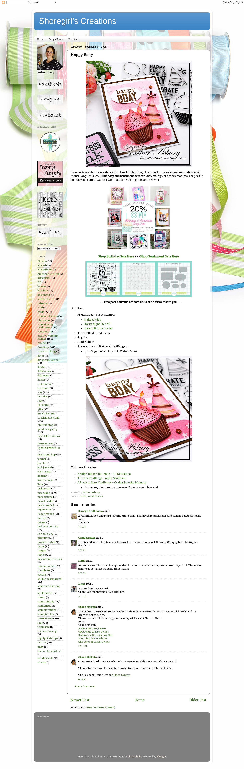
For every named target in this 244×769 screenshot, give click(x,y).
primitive (43, 537)
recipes (41, 550)
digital (41, 367)
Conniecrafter (86, 537)
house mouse (45, 443)
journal (41, 458)
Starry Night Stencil (97, 324)
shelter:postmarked (49, 578)
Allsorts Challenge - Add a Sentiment (102, 478)
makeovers (44, 488)
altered (41, 265)
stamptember (45, 614)
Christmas (43, 320)
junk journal (44, 467)
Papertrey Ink (45, 513)
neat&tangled (45, 505)
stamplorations (46, 609)
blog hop (42, 290)
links (40, 484)
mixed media (45, 501)
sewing (41, 574)
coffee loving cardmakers (45, 326)
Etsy (39, 392)
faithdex (42, 396)
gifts (40, 409)
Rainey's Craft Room (90, 511)
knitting (42, 475)
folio (40, 400)
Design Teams (56, 39)
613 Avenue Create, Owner (93, 631)
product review (46, 542)
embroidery (44, 384)
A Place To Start (120, 674)
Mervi (81, 583)
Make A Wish (93, 319)
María (81, 560)
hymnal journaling (48, 447)
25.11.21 (82, 646)
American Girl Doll (48, 273)
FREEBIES (43, 405)
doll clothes (44, 371)
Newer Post (80, 700)
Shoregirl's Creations (77, 21)
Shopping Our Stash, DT (92, 638)
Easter (41, 379)
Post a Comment (85, 686)
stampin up (44, 605)
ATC (39, 282)
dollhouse (43, 375)
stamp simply (45, 601)
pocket (41, 522)
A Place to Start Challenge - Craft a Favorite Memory (112, 482)
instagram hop (46, 454)
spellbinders (44, 593)
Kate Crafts (44, 471)
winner (41, 662)
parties (41, 518)
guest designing (47, 429)
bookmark (43, 294)
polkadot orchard (47, 526)
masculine (43, 492)
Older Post (198, 700)
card (40, 307)
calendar (42, 303)
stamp (41, 597)
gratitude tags (46, 424)
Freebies (72, 39)
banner (41, 286)
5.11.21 (82, 596)
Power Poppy (45, 533)
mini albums (45, 496)
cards (83, 496)
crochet (42, 342)
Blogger (161, 756)
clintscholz (134, 756)
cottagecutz (44, 331)
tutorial (41, 642)
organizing (44, 509)
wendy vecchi (45, 658)
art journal (43, 277)
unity (40, 646)
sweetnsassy (95, 496)
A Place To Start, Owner (92, 628)
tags (40, 622)
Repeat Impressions (49, 559)
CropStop (43, 347)
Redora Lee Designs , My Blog (95, 635)
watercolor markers (49, 651)
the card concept (47, 631)
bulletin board (45, 299)
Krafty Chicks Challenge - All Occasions (104, 473)
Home (40, 39)
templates (43, 626)
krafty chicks (45, 480)
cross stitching (46, 351)
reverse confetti (46, 566)
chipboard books (47, 316)
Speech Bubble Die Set (98, 328)
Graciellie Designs (48, 417)
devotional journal (48, 359)
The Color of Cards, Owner (94, 641)
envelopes (43, 388)
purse (40, 546)
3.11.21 (82, 526)
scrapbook (43, 570)
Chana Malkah (87, 606)
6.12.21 (82, 679)
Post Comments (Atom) (101, 707)
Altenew (42, 261)
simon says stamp (48, 586)
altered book (44, 269)
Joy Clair (42, 463)
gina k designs (46, 413)
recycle (41, 554)
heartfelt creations (48, 436)
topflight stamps (47, 638)
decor (40, 355)
